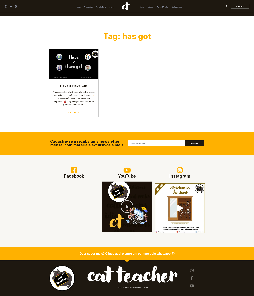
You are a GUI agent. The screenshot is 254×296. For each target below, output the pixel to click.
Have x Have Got (73, 86)
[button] (227, 6)
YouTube (127, 176)
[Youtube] (191, 286)
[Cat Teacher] (126, 6)
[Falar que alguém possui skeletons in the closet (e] (180, 208)
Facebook (74, 176)
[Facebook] (16, 6)
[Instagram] (6, 6)
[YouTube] (11, 6)
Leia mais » (73, 112)
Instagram (179, 176)
